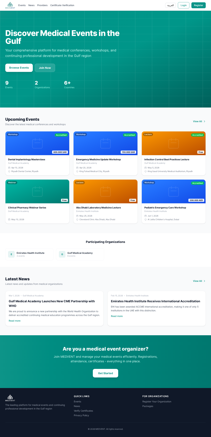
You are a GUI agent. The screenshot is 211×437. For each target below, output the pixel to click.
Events (22, 5)
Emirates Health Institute (137, 295)
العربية (170, 5)
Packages (147, 406)
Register (198, 5)
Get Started (105, 373)
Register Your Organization (156, 401)
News (31, 5)
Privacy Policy (81, 415)
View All (197, 121)
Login (184, 5)
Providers (42, 5)
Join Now (45, 67)
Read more (14, 320)
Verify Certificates (83, 410)
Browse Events (19, 67)
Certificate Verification (62, 5)
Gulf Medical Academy (33, 295)
